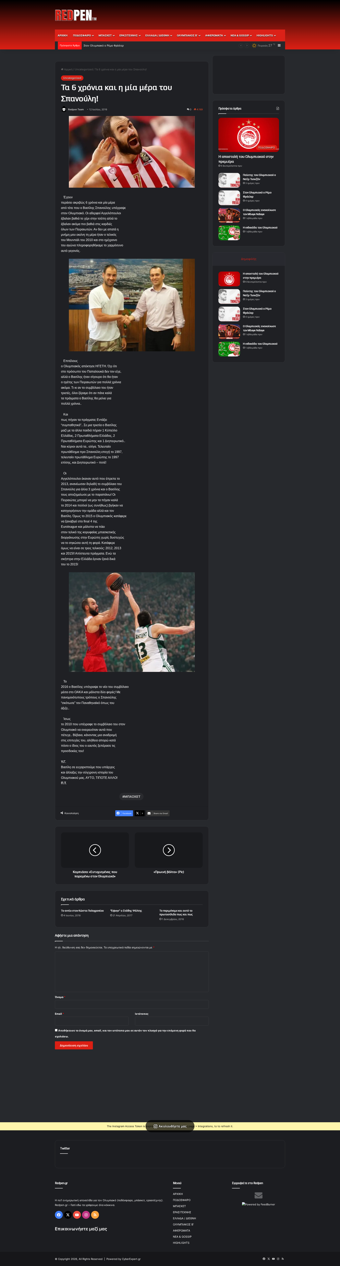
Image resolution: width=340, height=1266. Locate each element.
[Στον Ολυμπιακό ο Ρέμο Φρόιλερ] (229, 197)
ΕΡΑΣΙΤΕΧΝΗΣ (128, 35)
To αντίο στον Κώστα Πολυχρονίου (82, 910)
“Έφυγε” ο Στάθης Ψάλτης (126, 910)
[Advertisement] (209, 13)
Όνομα (60, 997)
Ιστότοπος (141, 1013)
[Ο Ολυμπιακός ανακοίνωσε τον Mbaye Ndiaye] (229, 215)
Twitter (65, 1148)
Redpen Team (76, 109)
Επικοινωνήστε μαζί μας (81, 1228)
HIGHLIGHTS (265, 35)
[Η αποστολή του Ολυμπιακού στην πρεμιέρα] (229, 279)
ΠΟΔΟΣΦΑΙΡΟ (82, 35)
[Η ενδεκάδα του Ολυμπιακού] (229, 232)
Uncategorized (84, 69)
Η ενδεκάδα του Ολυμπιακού (260, 227)
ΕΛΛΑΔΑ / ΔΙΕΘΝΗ (157, 35)
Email (59, 1013)
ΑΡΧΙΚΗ (62, 35)
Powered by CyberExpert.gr (123, 1258)
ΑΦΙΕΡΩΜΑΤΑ (214, 35)
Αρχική (68, 69)
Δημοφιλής (248, 259)
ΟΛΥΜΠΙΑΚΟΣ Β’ (187, 35)
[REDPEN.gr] (76, 15)
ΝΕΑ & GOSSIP (240, 35)
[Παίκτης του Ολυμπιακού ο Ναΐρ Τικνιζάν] (229, 180)
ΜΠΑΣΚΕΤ (105, 35)
